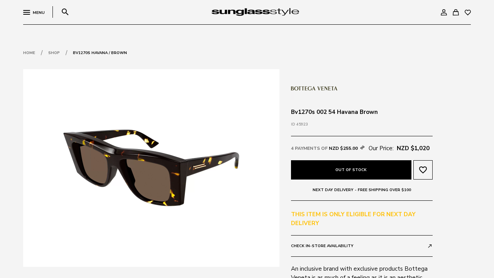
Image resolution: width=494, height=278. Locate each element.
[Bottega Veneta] (314, 88)
